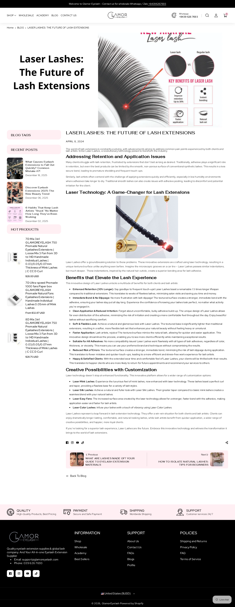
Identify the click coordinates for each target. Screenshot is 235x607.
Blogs (130, 559)
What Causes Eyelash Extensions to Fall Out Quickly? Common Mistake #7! (39, 166)
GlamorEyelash (111, 603)
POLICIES (188, 532)
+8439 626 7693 (188, 16)
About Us (133, 541)
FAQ (183, 553)
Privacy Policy (188, 547)
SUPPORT (136, 532)
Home (10, 27)
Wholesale (80, 547)
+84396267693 (157, 3)
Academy (80, 553)
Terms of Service (190, 559)
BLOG (20, 27)
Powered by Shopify (131, 603)
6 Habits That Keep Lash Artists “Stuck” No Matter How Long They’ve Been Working (41, 212)
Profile (131, 565)
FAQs (130, 553)
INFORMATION (87, 532)
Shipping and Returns (193, 541)
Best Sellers (81, 559)
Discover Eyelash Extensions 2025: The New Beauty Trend (39, 190)
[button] (207, 15)
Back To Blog (78, 476)
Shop (77, 541)
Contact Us (134, 547)
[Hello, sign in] (216, 15)
